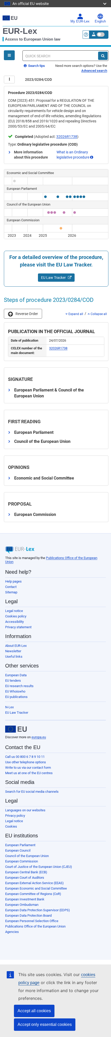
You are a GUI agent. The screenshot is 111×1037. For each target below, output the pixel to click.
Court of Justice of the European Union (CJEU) (38, 867)
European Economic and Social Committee (36, 888)
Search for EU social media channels (32, 792)
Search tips (36, 66)
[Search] (103, 56)
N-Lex (9, 707)
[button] (23, 314)
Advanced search (94, 71)
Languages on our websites (25, 810)
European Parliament (20, 845)
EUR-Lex (20, 31)
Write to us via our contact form (28, 767)
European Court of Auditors (24, 877)
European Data (16, 675)
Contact (11, 587)
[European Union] (16, 729)
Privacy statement (18, 627)
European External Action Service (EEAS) (34, 883)
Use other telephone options (25, 762)
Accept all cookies (34, 1011)
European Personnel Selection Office (31, 921)
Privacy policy (15, 816)
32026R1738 (66, 137)
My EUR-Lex (80, 21)
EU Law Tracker (16, 712)
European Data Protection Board (28, 915)
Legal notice (14, 611)
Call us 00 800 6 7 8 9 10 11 (25, 757)
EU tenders (13, 680)
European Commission (21, 861)
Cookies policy (15, 616)
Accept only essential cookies (45, 1024)
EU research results (19, 686)
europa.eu (38, 737)
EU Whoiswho (15, 691)
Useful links (13, 656)
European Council (17, 850)
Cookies (11, 826)
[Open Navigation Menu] (9, 55)
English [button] (100, 21)
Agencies (12, 932)
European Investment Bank (24, 899)
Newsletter (13, 651)
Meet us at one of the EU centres (29, 773)
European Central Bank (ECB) (26, 872)
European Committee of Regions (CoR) (33, 894)
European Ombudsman (21, 905)
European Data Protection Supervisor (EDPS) (37, 910)
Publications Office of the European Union (35, 926)
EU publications (16, 697)
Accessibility (14, 622)
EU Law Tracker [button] (54, 278)
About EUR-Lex (16, 646)
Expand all (75, 314)
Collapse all (98, 314)
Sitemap (11, 592)
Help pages (13, 581)
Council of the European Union (27, 856)
